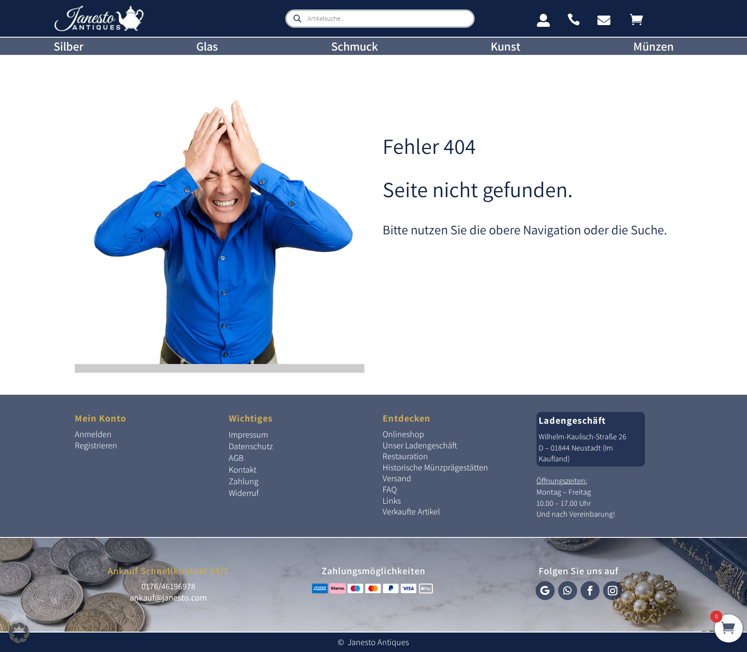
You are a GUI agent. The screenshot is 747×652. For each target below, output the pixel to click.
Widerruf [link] (244, 493)
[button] (545, 590)
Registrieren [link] (96, 445)
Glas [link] (207, 46)
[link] (99, 29)
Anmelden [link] (93, 434)
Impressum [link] (248, 434)
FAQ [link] (390, 489)
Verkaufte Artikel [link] (411, 511)
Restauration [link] (405, 456)
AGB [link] (236, 457)
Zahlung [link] (244, 481)
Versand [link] (397, 478)
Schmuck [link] (354, 46)
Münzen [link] (653, 46)
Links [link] (392, 500)
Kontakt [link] (242, 469)
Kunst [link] (505, 46)
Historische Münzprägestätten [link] (435, 467)
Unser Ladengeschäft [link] (420, 445)
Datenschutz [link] (251, 446)
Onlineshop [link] (403, 434)
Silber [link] (68, 46)
